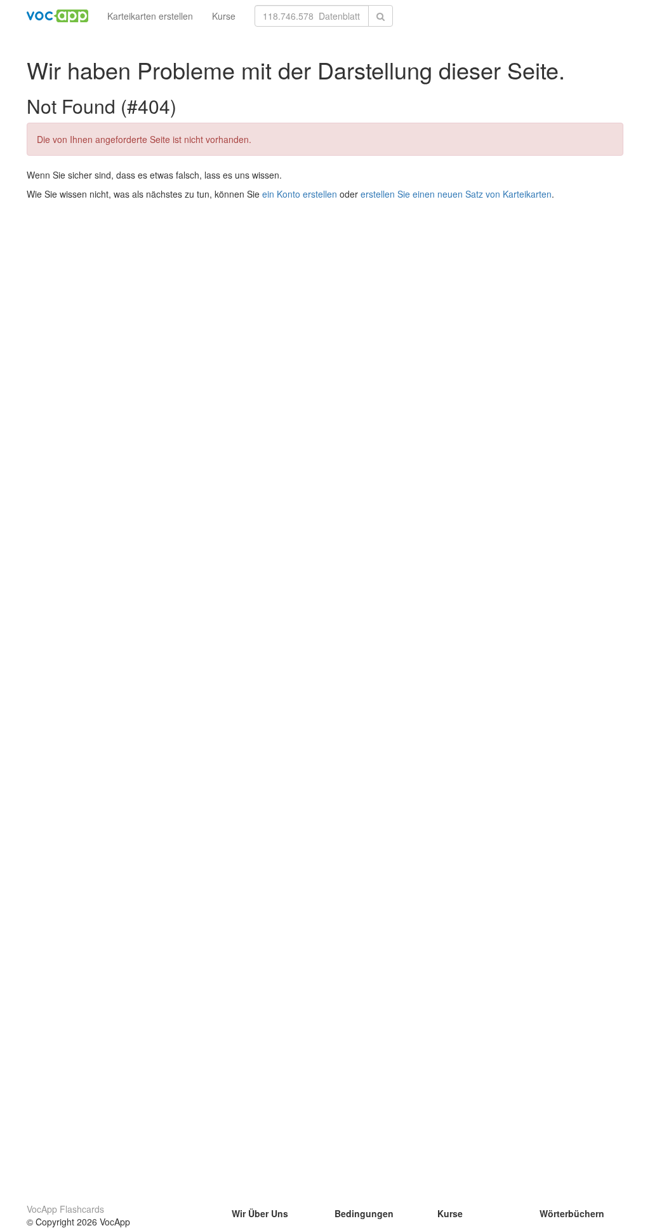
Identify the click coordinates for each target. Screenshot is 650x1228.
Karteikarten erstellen (150, 16)
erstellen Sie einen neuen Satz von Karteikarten (456, 194)
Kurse (223, 16)
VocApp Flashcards (65, 1209)
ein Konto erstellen (299, 194)
